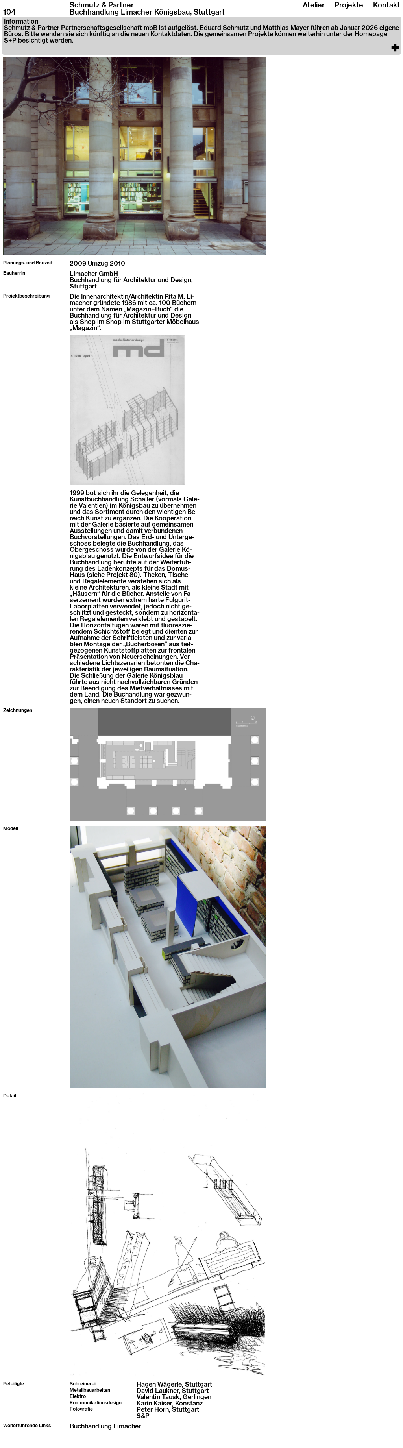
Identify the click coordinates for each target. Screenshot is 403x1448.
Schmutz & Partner (102, 5)
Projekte (349, 5)
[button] (201, 35)
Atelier (314, 5)
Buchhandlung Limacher (105, 1426)
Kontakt (386, 5)
